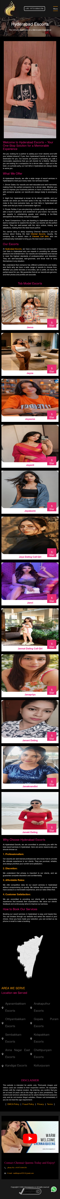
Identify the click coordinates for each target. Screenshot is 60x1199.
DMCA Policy (13, 1104)
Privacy (40, 1104)
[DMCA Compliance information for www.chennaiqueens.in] (30, 1191)
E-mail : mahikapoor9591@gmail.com (20, 1173)
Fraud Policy (28, 1104)
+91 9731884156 (34, 8)
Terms (50, 1104)
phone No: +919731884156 (17, 1167)
